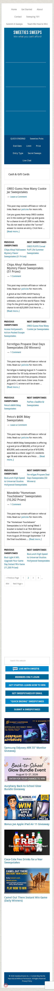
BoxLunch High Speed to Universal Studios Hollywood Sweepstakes (15, 481)
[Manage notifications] (6, 985)
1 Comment (15, 276)
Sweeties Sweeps (28, 32)
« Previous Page (12, 579)
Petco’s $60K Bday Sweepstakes (18, 418)
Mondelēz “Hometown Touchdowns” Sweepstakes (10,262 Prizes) (24, 496)
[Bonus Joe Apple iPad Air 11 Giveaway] (27, 808)
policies (25, 209)
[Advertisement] (27, 625)
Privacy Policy (27, 981)
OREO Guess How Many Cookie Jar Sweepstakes (26, 190)
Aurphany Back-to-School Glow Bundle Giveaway (22, 787)
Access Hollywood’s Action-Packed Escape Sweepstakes (14, 332)
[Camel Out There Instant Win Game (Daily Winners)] (27, 881)
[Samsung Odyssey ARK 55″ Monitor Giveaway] (27, 731)
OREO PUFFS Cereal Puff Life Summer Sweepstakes (36, 249)
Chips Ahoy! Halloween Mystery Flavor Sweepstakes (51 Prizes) (15, 253)
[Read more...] (13, 231)
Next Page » (18, 584)
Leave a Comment (18, 197)
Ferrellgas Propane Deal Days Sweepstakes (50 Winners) (26, 345)
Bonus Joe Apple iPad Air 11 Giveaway (26, 824)
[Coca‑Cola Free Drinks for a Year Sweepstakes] (27, 843)
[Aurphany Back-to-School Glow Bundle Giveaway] (27, 769)
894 (8, 584)
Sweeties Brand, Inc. (22, 976)
